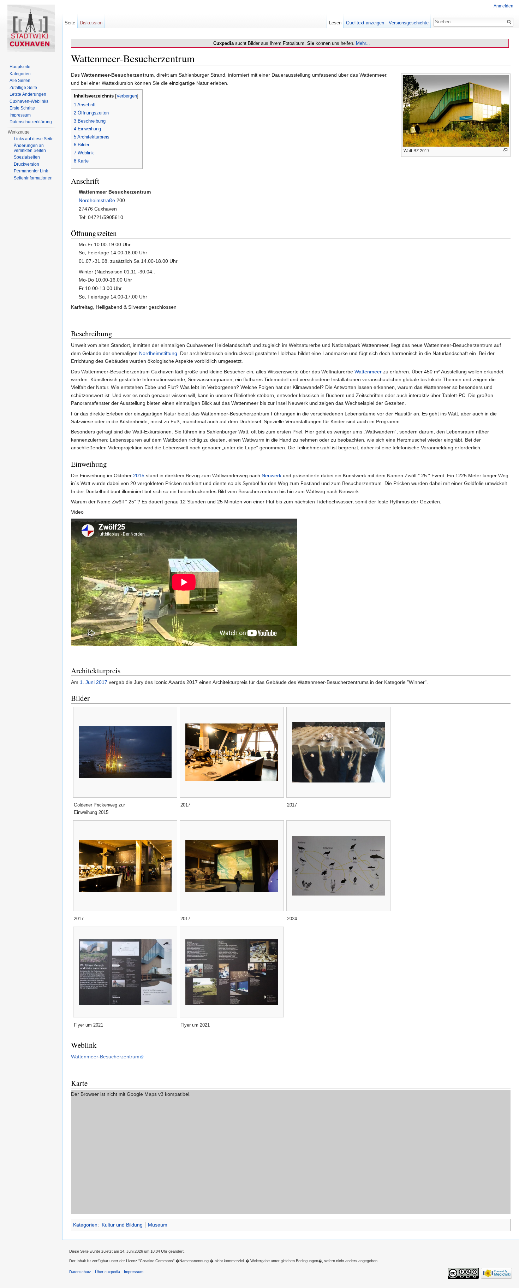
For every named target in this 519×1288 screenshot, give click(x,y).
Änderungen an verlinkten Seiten (30, 148)
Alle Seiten (20, 80)
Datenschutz (80, 1272)
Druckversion (26, 164)
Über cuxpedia (107, 1272)
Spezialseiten (27, 157)
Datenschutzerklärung (31, 121)
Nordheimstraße (97, 200)
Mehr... (363, 43)
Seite (70, 22)
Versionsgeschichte (409, 22)
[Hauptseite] (31, 28)
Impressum (20, 115)
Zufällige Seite (23, 87)
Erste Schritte (22, 108)
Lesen (335, 22)
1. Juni (87, 682)
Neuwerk (271, 475)
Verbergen (127, 96)
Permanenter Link (31, 171)
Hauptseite (20, 66)
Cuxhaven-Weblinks (29, 101)
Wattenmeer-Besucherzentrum (105, 1056)
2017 (101, 682)
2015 (138, 475)
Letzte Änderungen (28, 94)
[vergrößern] (505, 150)
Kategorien (85, 1225)
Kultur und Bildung (122, 1225)
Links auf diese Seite (34, 138)
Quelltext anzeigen (365, 22)
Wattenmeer (368, 371)
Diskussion (91, 22)
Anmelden (503, 6)
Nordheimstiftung (158, 353)
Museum (157, 1225)
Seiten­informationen (33, 178)
